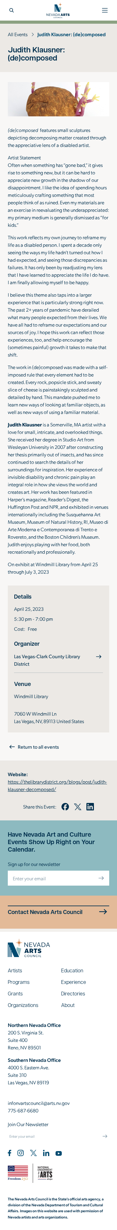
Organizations (23, 1005)
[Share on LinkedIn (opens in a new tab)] (90, 806)
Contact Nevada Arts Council (45, 912)
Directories (73, 993)
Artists (15, 970)
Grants (15, 993)
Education (72, 970)
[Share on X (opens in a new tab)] (77, 806)
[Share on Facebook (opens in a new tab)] (65, 806)
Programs (19, 982)
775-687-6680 (23, 1110)
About (68, 1005)
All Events (17, 34)
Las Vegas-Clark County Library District (47, 660)
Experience (73, 982)
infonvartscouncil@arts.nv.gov (39, 1103)
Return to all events (38, 746)
